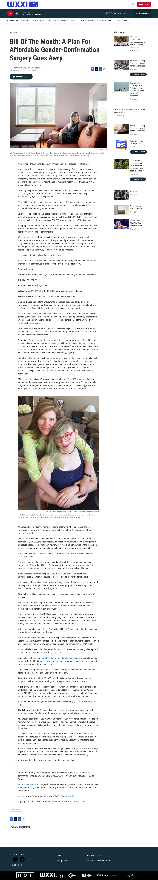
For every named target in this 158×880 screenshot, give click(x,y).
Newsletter (13, 21)
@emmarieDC (67, 796)
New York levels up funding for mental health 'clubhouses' (137, 63)
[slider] (20, 13)
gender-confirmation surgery (46, 175)
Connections (38, 21)
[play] (10, 13)
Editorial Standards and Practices (99, 861)
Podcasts (51, 21)
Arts (73, 21)
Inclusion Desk (104, 21)
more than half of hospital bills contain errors (61, 658)
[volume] (17, 13)
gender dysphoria (45, 340)
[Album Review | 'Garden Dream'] (121, 210)
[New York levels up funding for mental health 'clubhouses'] (121, 65)
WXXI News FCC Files (94, 855)
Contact (60, 855)
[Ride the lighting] (121, 195)
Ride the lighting (136, 191)
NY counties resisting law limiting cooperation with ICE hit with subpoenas (138, 42)
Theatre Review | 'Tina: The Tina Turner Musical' (137, 223)
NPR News (14, 33)
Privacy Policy (62, 861)
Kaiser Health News (27, 784)
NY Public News (88, 21)
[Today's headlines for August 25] (121, 145)
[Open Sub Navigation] (58, 21)
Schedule (25, 21)
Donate (144, 4)
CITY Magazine (120, 21)
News (63, 21)
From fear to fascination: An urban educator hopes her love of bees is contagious (137, 166)
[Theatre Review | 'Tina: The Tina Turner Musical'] (121, 224)
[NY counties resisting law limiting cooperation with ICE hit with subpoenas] (121, 41)
